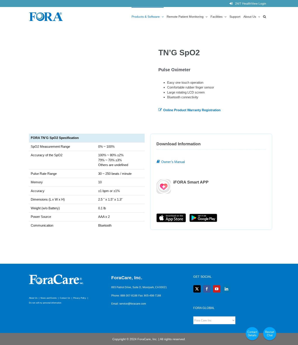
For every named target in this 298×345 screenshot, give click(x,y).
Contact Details (252, 333)
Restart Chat (269, 333)
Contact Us (65, 298)
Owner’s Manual (173, 162)
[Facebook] (207, 289)
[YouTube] (216, 289)
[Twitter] (197, 289)
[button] (264, 16)
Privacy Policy (79, 298)
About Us (33, 298)
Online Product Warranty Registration (192, 110)
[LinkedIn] (226, 289)
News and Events (49, 298)
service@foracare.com (132, 303)
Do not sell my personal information (45, 303)
